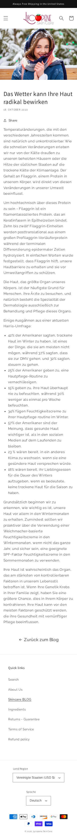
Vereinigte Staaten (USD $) (35, 777)
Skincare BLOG (19, 699)
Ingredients (17, 709)
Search (13, 679)
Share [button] (13, 120)
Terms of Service (21, 729)
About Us (15, 689)
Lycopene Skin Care (42, 831)
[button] (5, 18)
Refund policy (19, 739)
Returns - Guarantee (24, 719)
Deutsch (35, 800)
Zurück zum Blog (41, 639)
